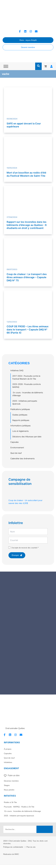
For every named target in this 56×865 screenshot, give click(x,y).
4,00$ (25, 501)
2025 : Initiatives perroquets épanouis (24, 402)
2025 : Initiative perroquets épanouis (19, 816)
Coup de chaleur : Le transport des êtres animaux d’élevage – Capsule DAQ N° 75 (27, 277)
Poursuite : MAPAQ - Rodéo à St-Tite (19, 807)
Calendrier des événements (22, 458)
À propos (7, 749)
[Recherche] (44, 829)
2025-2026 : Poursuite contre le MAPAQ (26, 385)
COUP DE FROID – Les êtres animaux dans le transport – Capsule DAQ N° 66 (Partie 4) (27, 329)
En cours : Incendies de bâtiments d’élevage (27, 394)
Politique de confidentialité (13, 847)
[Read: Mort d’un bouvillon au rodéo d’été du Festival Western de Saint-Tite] (28, 150)
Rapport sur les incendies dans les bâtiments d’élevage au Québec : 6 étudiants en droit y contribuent (27, 224)
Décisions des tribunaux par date (26, 436)
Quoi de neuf (16, 453)
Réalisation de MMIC (11, 854)
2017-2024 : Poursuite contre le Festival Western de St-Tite (26, 377)
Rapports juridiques (20, 420)
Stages (7, 785)
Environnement (17, 447)
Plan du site (30, 847)
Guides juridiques (19, 415)
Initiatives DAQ (16, 370)
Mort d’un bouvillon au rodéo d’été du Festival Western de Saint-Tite (26, 174)
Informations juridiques (20, 425)
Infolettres (8, 762)
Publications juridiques (20, 409)
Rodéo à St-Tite (10, 802)
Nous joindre (9, 790)
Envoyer (15, 555)
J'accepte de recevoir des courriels (24, 548)
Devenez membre (11, 781)
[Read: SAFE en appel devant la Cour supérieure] (28, 95)
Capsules (14, 442)
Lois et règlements (20, 431)
